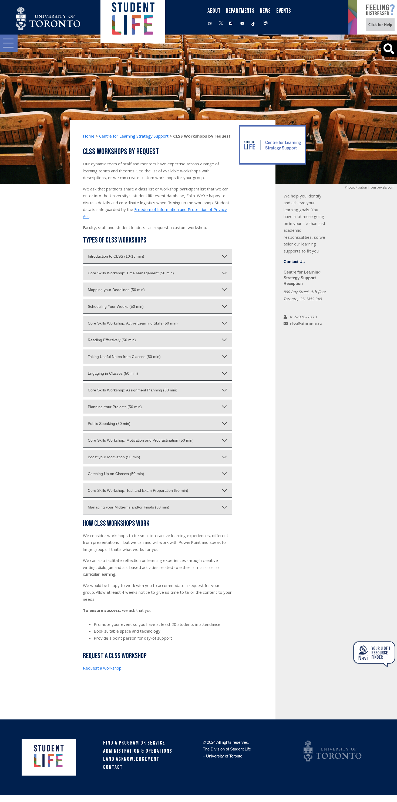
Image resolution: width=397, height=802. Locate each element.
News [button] (265, 11)
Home (89, 136)
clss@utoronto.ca (306, 323)
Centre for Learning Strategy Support (134, 136)
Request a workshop (102, 668)
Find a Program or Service (134, 743)
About (213, 11)
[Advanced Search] (389, 48)
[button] (9, 43)
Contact (113, 767)
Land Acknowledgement (131, 759)
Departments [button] (240, 11)
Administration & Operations (137, 751)
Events (283, 11)
